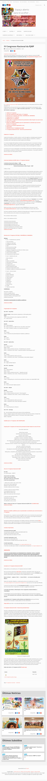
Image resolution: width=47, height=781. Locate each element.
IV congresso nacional (10, 682)
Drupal (27, 768)
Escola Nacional (16, 1)
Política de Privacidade (25, 771)
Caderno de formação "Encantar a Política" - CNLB (33, 747)
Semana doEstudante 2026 (10, 709)
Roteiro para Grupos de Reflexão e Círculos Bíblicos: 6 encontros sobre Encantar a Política (11, 748)
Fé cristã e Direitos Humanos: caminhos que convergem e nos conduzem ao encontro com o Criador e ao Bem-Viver (11, 757)
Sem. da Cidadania (23, 1)
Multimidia (18, 35)
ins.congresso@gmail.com (9, 204)
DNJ (8, 1)
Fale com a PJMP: (29, 35)
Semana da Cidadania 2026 (10, 729)
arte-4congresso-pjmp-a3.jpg (10, 677)
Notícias (19, 31)
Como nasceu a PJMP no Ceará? (33, 755)
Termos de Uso (17, 771)
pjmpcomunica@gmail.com (21, 582)
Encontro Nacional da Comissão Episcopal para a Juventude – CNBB (32, 729)
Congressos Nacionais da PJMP (10, 54)
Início (4, 40)
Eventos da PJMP (28, 31)
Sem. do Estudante (31, 1)
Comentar (18, 682)
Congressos (4, 1)
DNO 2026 (28, 709)
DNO (11, 1)
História (11, 31)
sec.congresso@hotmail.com (10, 208)
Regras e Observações (35, 771)
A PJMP (3, 31)
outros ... (37, 1)
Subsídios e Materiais (7, 35)
